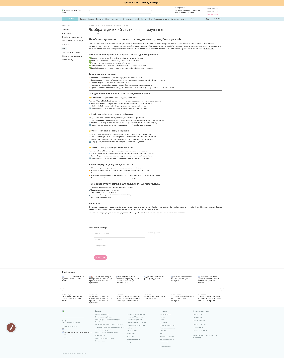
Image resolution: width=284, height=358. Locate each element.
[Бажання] (199, 19)
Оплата (91, 19)
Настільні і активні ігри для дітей (106, 333)
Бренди (129, 342)
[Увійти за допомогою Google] (167, 233)
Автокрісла (131, 333)
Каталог (83, 19)
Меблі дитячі (131, 328)
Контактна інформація (131, 19)
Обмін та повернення (113, 19)
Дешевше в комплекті (134, 339)
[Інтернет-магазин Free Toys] (73, 314)
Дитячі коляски (132, 331)
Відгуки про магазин (178, 19)
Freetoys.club (209, 48)
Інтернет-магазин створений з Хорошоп (74, 353)
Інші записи (68, 272)
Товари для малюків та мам (136, 325)
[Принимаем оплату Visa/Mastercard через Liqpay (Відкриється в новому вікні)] (76, 333)
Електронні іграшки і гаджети (137, 322)
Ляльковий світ (100, 335)
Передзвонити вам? (213, 14)
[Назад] (62, 290)
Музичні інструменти (134, 320)
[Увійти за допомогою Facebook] (164, 233)
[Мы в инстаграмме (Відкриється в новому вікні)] (163, 11)
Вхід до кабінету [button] (166, 314)
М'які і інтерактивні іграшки (104, 338)
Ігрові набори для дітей (103, 330)
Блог (151, 19)
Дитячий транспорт (102, 314)
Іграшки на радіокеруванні (136, 314)
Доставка (99, 19)
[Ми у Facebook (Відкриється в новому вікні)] (157, 11)
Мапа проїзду (197, 338)
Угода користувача (161, 19)
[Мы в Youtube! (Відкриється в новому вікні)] (160, 11)
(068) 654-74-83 (213, 8)
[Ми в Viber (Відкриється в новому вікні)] (168, 11)
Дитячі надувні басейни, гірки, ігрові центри (107, 320)
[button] (282, 2)
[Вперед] (222, 290)
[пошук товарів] (150, 12)
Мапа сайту (67, 59)
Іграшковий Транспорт (135, 317)
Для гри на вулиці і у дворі (104, 317)
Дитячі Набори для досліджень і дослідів (109, 324)
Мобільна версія (69, 338)
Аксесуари (130, 336)
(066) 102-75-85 (213, 11)
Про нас (144, 19)
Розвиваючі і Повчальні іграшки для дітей (109, 327)
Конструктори (100, 341)
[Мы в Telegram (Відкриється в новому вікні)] (165, 11)
